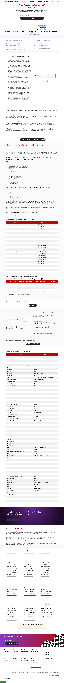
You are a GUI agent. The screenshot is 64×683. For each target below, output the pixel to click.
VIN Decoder (11, 632)
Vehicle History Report (25, 660)
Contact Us (32, 656)
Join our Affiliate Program (35, 662)
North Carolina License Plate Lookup (30, 618)
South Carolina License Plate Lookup (47, 599)
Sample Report (6, 660)
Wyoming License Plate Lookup (46, 618)
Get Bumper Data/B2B (34, 651)
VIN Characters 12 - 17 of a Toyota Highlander (41, 45)
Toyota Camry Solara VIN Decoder (12, 562)
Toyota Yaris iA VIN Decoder (45, 578)
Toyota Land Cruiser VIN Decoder (29, 562)
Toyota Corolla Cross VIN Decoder (12, 568)
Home (7, 632)
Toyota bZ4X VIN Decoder (11, 557)
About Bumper (6, 651)
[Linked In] (47, 654)
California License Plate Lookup (12, 597)
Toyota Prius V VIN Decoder (45, 553)
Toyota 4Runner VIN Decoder (11, 553)
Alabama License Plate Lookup (12, 589)
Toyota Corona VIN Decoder (11, 574)
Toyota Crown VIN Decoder (11, 578)
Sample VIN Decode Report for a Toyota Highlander (42, 48)
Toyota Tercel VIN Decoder (45, 568)
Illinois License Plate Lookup (11, 612)
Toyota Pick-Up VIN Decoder (28, 570)
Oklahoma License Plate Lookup (46, 591)
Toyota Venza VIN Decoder (45, 574)
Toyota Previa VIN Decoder (28, 572)
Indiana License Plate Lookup (11, 614)
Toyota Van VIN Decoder (44, 572)
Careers (5, 662)
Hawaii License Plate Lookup (11, 608)
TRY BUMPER (32, 305)
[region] (32, 247)
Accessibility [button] (6, 678)
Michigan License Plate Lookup (29, 597)
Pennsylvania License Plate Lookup (46, 595)
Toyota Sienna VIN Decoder (45, 560)
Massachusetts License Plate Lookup (30, 595)
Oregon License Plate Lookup (45, 593)
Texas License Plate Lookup (45, 604)
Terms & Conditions (51, 675)
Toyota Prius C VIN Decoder (28, 576)
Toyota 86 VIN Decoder (44, 580)
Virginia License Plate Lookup (45, 610)
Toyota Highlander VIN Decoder (29, 560)
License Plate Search (24, 651)
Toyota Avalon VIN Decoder (11, 555)
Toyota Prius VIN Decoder (28, 574)
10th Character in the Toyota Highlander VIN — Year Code (43, 40)
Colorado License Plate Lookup (12, 599)
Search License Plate (32, 344)
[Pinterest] (49, 654)
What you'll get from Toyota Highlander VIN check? (14, 40)
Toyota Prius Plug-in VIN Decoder (29, 578)
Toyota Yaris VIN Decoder (45, 576)
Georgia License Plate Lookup (11, 606)
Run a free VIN (13, 520)
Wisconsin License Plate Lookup (46, 616)
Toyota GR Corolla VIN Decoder (29, 555)
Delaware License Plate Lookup (12, 602)
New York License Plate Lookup (29, 616)
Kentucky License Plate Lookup (12, 620)
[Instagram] (45, 652)
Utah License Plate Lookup (45, 606)
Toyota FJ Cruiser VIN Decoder (29, 553)
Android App (6, 656)
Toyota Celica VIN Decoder (11, 564)
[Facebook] (47, 652)
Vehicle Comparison (16, 651)
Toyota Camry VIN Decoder (11, 560)
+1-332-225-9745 (49, 656)
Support (32, 653)
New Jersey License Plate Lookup (29, 612)
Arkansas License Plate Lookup (12, 595)
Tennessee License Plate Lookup (46, 602)
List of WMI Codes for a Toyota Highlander (13, 45)
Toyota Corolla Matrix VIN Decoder (12, 572)
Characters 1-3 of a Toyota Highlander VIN (13, 43)
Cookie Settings (3, 682)
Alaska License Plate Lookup (11, 591)
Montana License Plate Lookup (29, 604)
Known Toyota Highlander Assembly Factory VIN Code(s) (43, 43)
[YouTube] (50, 652)
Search (32, 18)
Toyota (15, 632)
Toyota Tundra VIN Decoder (45, 570)
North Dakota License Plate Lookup (29, 620)
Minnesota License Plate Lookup (29, 599)
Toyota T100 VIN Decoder (45, 564)
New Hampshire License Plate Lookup (30, 610)
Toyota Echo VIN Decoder (11, 580)
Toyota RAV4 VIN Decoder (45, 555)
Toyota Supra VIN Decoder (45, 562)
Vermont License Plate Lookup (46, 608)
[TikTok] (49, 652)
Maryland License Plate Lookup (29, 593)
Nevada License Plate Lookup (28, 608)
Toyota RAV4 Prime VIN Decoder (46, 557)
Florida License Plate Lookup (11, 604)
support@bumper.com (49, 658)
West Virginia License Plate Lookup (46, 614)
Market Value (15, 653)
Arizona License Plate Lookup (11, 593)
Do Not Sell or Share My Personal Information (36, 668)
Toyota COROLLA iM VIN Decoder (12, 570)
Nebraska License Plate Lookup (29, 606)
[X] (45, 654)
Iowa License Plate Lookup (11, 616)
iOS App (5, 653)
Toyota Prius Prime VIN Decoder (29, 580)
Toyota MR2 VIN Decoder (28, 566)
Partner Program (33, 660)
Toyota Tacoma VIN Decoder (45, 566)
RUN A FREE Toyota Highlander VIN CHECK (32, 139)
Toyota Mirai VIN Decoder (28, 564)
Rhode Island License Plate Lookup (46, 597)
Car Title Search (23, 658)
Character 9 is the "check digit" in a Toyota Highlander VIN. (15, 49)
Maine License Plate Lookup (28, 591)
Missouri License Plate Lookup (29, 602)
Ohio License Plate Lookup (45, 589)
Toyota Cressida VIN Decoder (11, 576)
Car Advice (5, 658)
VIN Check (14, 658)
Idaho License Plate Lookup (11, 610)
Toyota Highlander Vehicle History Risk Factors (13, 42)
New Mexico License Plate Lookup (29, 614)
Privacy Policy (57, 675)
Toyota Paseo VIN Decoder (28, 568)
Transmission (11, 193)
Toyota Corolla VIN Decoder (11, 566)
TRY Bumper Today (11, 643)
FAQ (31, 658)
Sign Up (57, 1)
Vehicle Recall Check (24, 653)
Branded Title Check (24, 656)
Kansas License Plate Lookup (11, 618)
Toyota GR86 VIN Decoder (28, 557)
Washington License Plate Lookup (46, 612)
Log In (52, 1)
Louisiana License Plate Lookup (29, 589)
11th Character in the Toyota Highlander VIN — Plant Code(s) (43, 42)
